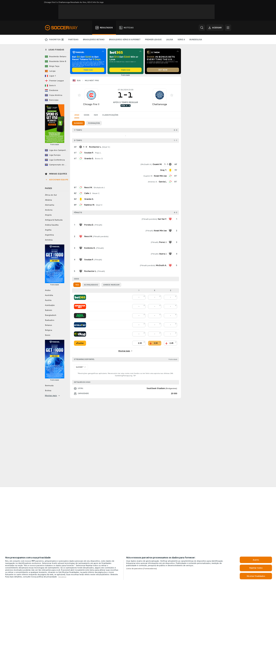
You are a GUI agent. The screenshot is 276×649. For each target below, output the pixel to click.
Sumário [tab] (78, 123)
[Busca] (202, 27)
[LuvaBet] (80, 315)
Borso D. (99, 158)
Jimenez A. (152, 181)
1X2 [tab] (77, 285)
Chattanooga (159, 104)
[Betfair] (80, 343)
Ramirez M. (89, 205)
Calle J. (87, 193)
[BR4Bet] (80, 334)
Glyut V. (106, 147)
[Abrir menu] (228, 27)
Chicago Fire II (91, 104)
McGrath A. (146, 164)
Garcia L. (163, 181)
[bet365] (80, 297)
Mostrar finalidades (256, 576)
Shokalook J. (99, 187)
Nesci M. (88, 187)
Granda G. (89, 158)
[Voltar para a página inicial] (63, 27)
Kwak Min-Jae (160, 176)
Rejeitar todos (256, 568)
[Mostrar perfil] (91, 95)
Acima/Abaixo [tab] (91, 285)
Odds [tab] (86, 115)
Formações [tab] (94, 123)
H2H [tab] (96, 115)
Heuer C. (96, 193)
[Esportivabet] (80, 306)
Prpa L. (98, 152)
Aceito (256, 560)
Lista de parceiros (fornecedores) (141, 568)
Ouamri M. (148, 176)
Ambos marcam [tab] (111, 285)
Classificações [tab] (110, 115)
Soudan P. (89, 152)
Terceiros (62, 577)
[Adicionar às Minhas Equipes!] (79, 95)
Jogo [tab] (76, 115)
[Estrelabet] (80, 324)
